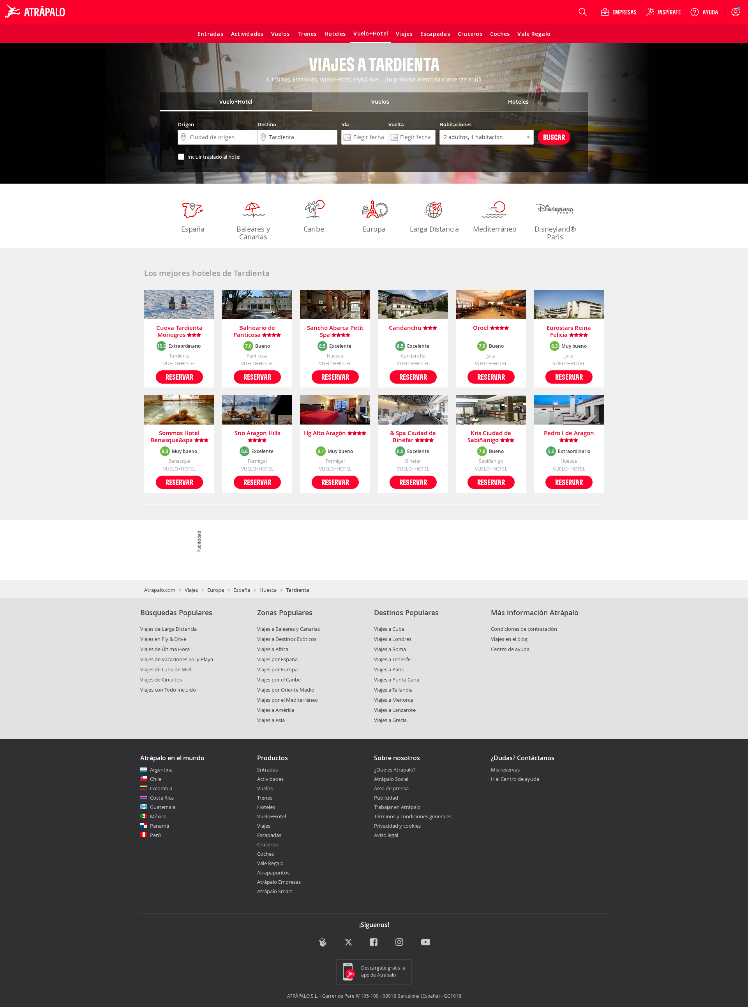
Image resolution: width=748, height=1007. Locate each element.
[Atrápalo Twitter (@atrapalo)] (348, 942)
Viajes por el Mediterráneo (287, 699)
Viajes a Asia (271, 720)
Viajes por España (277, 659)
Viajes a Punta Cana (396, 679)
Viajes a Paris (389, 669)
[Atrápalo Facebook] (374, 942)
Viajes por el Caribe (279, 679)
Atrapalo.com (159, 589)
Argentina (161, 769)
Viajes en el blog (509, 638)
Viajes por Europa (277, 669)
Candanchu (406, 328)
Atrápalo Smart (274, 891)
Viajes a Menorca (393, 699)
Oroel (481, 328)
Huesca (268, 589)
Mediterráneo (495, 229)
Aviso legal (386, 835)
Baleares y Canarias (253, 232)
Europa (374, 229)
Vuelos (265, 788)
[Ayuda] (704, 12)
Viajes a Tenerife (392, 659)
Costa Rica (162, 797)
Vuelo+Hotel (271, 816)
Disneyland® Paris (555, 232)
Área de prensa (391, 788)
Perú (155, 835)
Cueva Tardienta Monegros (179, 331)
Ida (345, 124)
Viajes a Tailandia (393, 689)
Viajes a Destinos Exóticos (286, 638)
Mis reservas (505, 770)
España (193, 229)
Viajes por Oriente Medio (285, 689)
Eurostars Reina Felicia (569, 331)
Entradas (267, 769)
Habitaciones (455, 124)
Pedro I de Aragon (569, 433)
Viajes (191, 589)
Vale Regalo (270, 863)
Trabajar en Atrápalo (397, 807)
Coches (265, 853)
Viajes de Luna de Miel (165, 669)
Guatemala (162, 807)
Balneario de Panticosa (254, 331)
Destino (267, 124)
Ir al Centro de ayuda (515, 779)
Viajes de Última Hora (165, 649)
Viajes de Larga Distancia (168, 628)
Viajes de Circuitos (161, 679)
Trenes (264, 797)
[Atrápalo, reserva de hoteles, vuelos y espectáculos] (36, 12)
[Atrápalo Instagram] (399, 942)
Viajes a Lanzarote (395, 709)
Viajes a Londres (392, 638)
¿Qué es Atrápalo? (395, 769)
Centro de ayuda (510, 649)
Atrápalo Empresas (279, 881)
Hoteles (266, 807)
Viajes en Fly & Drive (163, 638)
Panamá (159, 825)
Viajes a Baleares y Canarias (288, 628)
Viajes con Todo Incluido (168, 689)
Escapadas (269, 835)
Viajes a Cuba (389, 628)
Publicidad (386, 797)
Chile (155, 778)
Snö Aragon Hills (257, 433)
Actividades (270, 778)
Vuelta (396, 124)
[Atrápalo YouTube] (425, 942)
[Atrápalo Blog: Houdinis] (322, 942)
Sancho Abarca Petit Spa (335, 331)
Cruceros (267, 844)
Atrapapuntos (273, 872)
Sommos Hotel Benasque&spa (175, 437)
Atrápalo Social (391, 778)
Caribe (313, 229)
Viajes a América (275, 709)
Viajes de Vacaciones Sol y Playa (176, 659)
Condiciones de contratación (524, 628)
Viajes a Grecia (390, 720)
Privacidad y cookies (397, 825)
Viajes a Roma (390, 649)
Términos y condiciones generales (413, 816)
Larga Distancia (434, 229)
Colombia (161, 788)
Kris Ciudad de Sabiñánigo (489, 437)
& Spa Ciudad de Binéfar (413, 437)
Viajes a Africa (272, 649)
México (158, 816)
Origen (186, 124)
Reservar (179, 377)
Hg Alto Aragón (326, 433)
